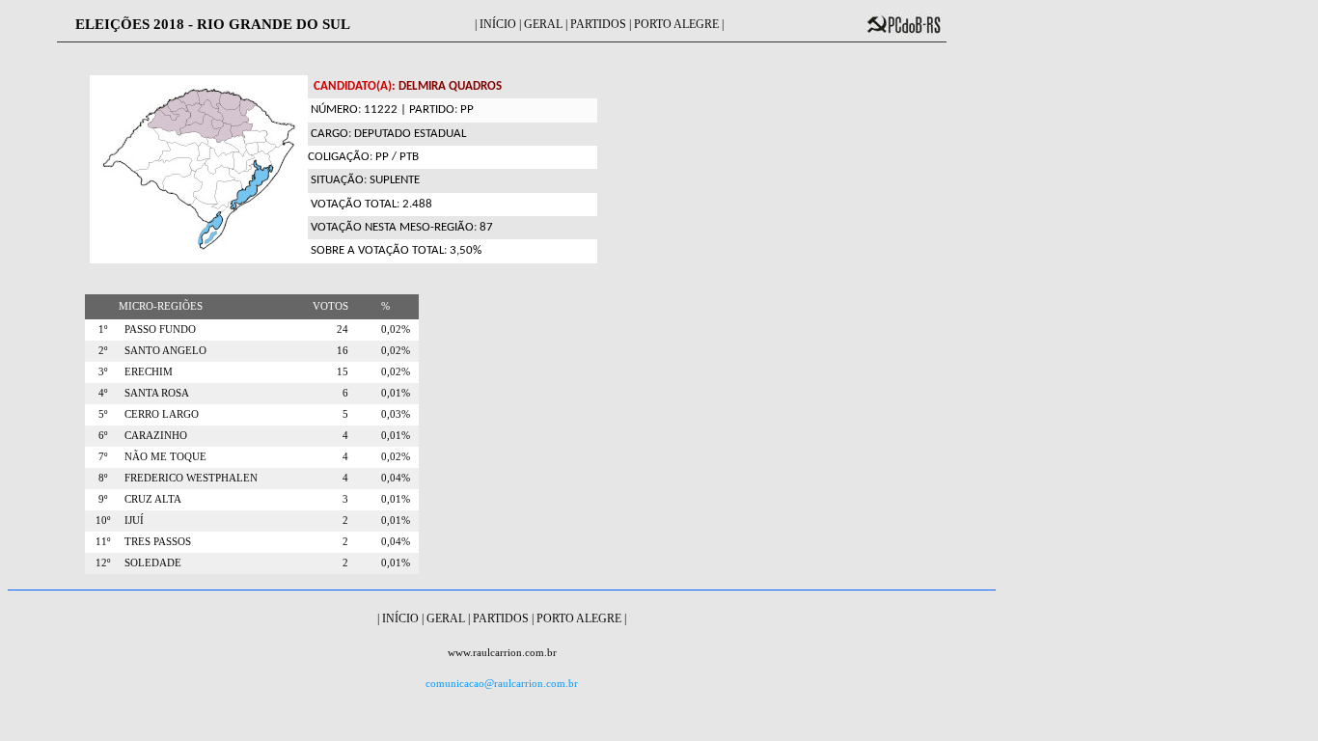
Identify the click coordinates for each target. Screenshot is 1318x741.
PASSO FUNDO (157, 329)
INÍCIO (498, 24)
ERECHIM (146, 372)
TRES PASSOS (155, 541)
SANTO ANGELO (162, 350)
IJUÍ (131, 520)
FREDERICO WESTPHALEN (188, 478)
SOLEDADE (150, 563)
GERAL (543, 24)
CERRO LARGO (159, 414)
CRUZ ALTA (150, 499)
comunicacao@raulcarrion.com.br (502, 683)
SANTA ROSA (154, 393)
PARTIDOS (598, 24)
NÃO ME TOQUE (162, 457)
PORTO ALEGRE (676, 24)
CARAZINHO (153, 435)
